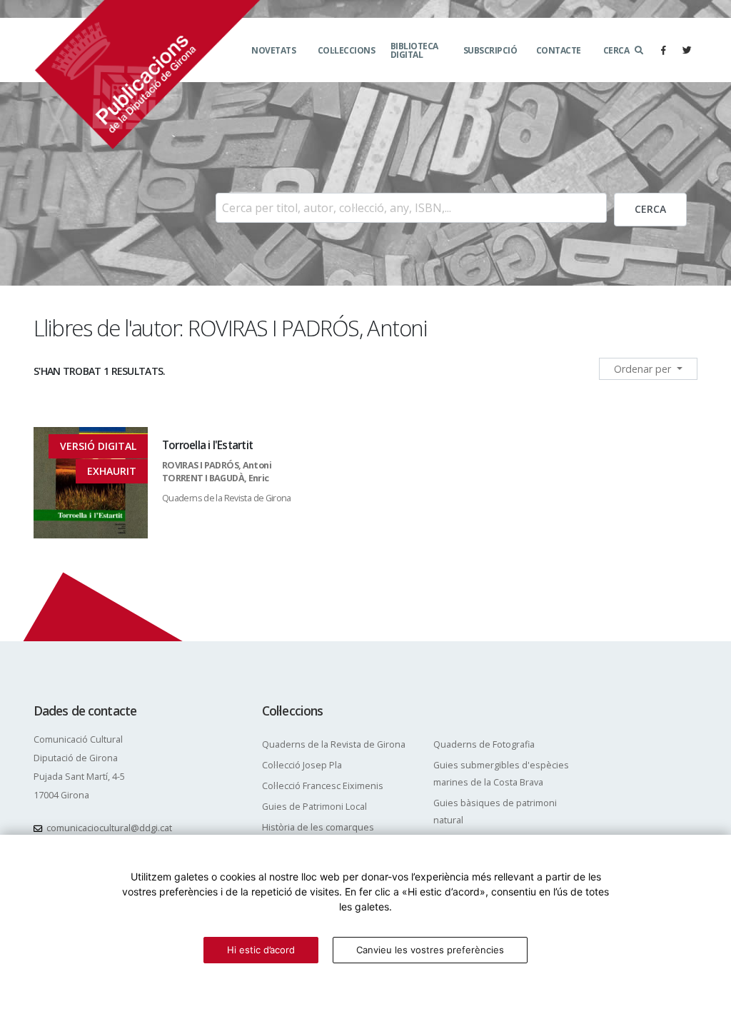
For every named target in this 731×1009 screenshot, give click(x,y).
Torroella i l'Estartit (207, 445)
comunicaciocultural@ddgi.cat (109, 828)
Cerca (616, 50)
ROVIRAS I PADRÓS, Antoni (216, 465)
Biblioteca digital (414, 50)
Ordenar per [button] (644, 369)
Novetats (273, 50)
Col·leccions (346, 50)
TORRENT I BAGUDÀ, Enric (215, 478)
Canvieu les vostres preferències (430, 949)
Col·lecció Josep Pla (302, 765)
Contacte (558, 50)
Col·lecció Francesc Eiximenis (322, 786)
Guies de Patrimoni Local (314, 806)
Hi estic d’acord (261, 949)
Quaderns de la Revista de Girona (226, 498)
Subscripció (490, 50)
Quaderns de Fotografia (484, 744)
